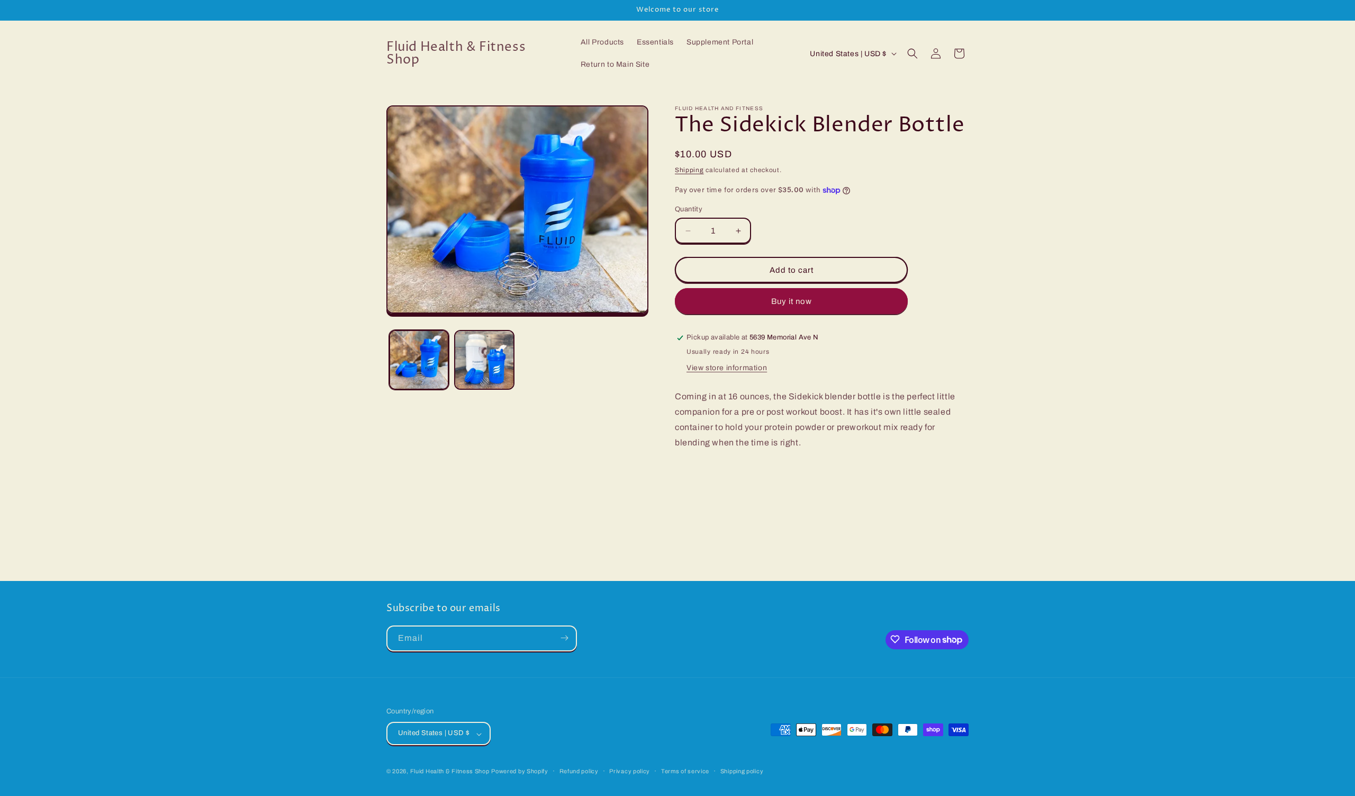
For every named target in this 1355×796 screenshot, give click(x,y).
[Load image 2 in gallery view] (484, 360)
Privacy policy (629, 771)
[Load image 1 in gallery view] (419, 360)
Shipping (689, 170)
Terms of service (685, 771)
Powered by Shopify (519, 771)
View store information (726, 368)
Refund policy (579, 771)
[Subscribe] (564, 638)
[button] (912, 53)
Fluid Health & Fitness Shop (450, 771)
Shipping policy (742, 771)
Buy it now (791, 301)
